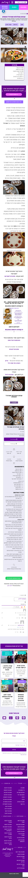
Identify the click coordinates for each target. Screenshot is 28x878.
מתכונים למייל (9, 374)
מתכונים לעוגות (8, 824)
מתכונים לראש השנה (21, 821)
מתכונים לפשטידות (7, 804)
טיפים (23, 797)
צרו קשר (22, 804)
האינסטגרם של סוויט (14, 340)
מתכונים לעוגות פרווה (8, 843)
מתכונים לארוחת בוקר (20, 864)
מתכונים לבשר (8, 811)
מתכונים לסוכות (20, 831)
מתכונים (22, 788)
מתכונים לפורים (20, 837)
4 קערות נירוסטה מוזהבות (14, 330)
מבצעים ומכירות (20, 792)
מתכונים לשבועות (20, 824)
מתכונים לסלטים (8, 794)
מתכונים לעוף (8, 806)
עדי (18, 627)
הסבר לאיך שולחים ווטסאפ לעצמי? (7, 697)
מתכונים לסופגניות (7, 827)
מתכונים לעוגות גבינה (8, 837)
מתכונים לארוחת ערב (20, 857)
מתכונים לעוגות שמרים (8, 833)
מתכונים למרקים (8, 792)
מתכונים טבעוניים (7, 799)
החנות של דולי (21, 794)
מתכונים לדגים (8, 808)
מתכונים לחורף (8, 813)
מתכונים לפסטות (8, 790)
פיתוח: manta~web (14, 873)
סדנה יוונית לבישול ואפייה (21, 667)
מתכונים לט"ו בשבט (21, 834)
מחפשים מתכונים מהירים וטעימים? (21, 697)
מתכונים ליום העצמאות (21, 840)
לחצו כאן (9, 585)
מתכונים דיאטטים (7, 797)
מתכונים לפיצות (8, 788)
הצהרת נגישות (7, 854)
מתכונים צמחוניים (7, 801)
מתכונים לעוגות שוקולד (8, 821)
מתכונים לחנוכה (20, 829)
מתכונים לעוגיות (14, 349)
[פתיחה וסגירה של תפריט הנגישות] (3, 11)
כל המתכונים (21, 790)
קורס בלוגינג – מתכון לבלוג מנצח (7, 668)
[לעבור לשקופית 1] (14, 98)
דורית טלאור (21, 625)
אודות (23, 799)
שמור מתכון (8, 24)
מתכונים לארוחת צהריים (20, 861)
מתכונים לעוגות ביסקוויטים (8, 829)
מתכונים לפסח (21, 827)
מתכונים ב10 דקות (20, 852)
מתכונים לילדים (20, 868)
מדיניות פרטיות (5, 853)
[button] (22, 24)
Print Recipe (13, 439)
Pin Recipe (13, 443)
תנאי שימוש (11, 853)
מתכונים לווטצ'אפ (9, 276)
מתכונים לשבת (21, 854)
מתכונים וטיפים (20, 801)
